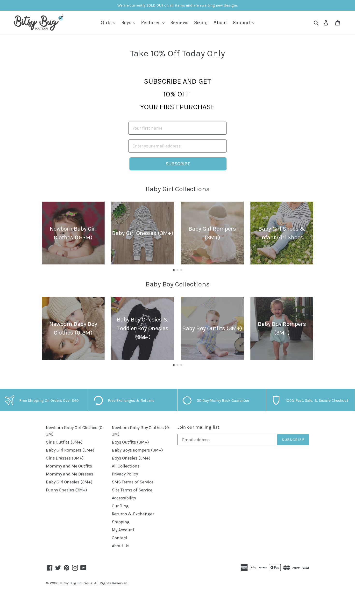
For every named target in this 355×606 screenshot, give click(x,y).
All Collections (126, 466)
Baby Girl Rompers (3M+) (70, 450)
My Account (123, 530)
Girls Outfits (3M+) (64, 442)
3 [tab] (181, 270)
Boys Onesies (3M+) (131, 458)
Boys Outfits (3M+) (130, 442)
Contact (120, 537)
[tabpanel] (73, 233)
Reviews (179, 22)
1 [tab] (174, 270)
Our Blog (120, 506)
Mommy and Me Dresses (69, 474)
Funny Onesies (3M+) (66, 490)
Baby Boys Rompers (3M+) (137, 450)
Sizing (200, 22)
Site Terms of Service (132, 490)
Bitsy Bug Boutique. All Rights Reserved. (94, 583)
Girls (107, 22)
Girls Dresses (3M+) (65, 458)
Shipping (121, 522)
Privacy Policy (125, 474)
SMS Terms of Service (133, 482)
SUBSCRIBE (178, 164)
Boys (126, 22)
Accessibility (124, 498)
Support (242, 22)
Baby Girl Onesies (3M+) (69, 482)
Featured (151, 22)
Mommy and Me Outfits (69, 466)
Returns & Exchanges (133, 514)
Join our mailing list (198, 427)
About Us (120, 545)
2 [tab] (177, 270)
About (220, 22)
